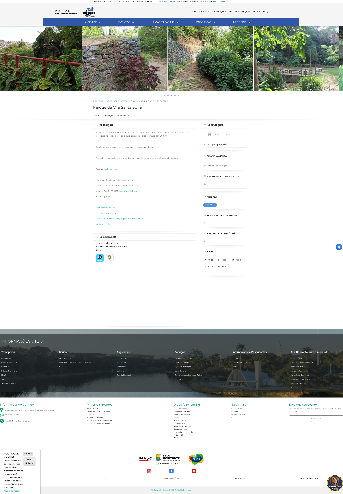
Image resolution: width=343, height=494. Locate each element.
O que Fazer (99, 101)
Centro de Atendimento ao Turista (188, 375)
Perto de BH (178, 435)
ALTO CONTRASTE (126, 1)
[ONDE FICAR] (214, 22)
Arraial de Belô (93, 409)
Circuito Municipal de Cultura (98, 423)
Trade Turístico (296, 358)
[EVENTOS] (133, 22)
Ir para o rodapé (191, 1)
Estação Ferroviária (9, 371)
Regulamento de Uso (105, 208)
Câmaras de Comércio (242, 362)
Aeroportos (6, 358)
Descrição (108, 116)
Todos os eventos (181, 409)
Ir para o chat (204, 1)
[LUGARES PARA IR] (177, 22)
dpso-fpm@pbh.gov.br (130, 191)
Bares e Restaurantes (182, 414)
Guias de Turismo (182, 371)
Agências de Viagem (183, 366)
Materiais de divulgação (299, 375)
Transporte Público (8, 384)
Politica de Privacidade (309, 478)
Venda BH (294, 388)
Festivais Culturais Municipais (98, 412)
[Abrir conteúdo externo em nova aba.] (100, 256)
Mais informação (11, 491)
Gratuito (209, 260)
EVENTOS (124, 22)
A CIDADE (91, 22)
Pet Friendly (236, 260)
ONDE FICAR (204, 22)
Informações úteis (222, 11)
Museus (176, 417)
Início (97, 116)
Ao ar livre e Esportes (182, 426)
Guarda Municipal (124, 375)
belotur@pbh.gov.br (12, 414)
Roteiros (177, 438)
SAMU (61, 366)
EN (138, 2)
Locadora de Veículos (183, 358)
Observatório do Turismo (300, 379)
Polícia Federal (239, 366)
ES (151, 2)
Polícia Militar (122, 358)
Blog (266, 11)
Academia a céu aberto (216, 267)
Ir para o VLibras (217, 1)
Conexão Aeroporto (9, 362)
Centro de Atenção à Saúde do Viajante (75, 362)
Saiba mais (112, 169)
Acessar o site (221, 134)
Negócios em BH (238, 414)
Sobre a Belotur (200, 11)
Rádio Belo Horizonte (21, 421)
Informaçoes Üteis (171, 478)
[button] (164, 95)
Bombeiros (121, 366)
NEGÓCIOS (240, 22)
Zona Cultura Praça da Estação (99, 420)
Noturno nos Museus (95, 417)
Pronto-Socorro (65, 358)
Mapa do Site (240, 478)
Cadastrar (316, 418)
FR (141, 2)
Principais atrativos (298, 384)
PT (148, 2)
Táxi (2, 379)
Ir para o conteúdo (164, 1)
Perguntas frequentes (106, 213)
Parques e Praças (180, 423)
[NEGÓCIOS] (249, 22)
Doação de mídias (297, 366)
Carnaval (90, 414)
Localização (123, 116)
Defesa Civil (121, 371)
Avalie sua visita (103, 224)
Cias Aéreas (179, 379)
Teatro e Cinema (180, 420)
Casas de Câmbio (182, 362)
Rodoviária (5, 366)
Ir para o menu (178, 1)
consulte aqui (127, 180)
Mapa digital (242, 11)
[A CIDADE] (99, 22)
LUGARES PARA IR (163, 22)
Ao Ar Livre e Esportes (117, 101)
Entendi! (28, 454)
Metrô (3, 375)
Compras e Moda (180, 429)
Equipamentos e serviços (300, 371)
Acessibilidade (98, 1)
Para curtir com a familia (183, 432)
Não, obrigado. (29, 461)
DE (144, 2)
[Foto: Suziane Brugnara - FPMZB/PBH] (85, 58)
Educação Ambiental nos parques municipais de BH (120, 219)
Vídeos (256, 11)
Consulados (237, 358)
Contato (234, 412)
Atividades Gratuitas (182, 412)
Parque (136, 101)
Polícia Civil (121, 362)
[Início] (75, 8)
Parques (222, 260)
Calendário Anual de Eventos (302, 362)
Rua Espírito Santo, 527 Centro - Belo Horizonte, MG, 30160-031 (30, 410)
